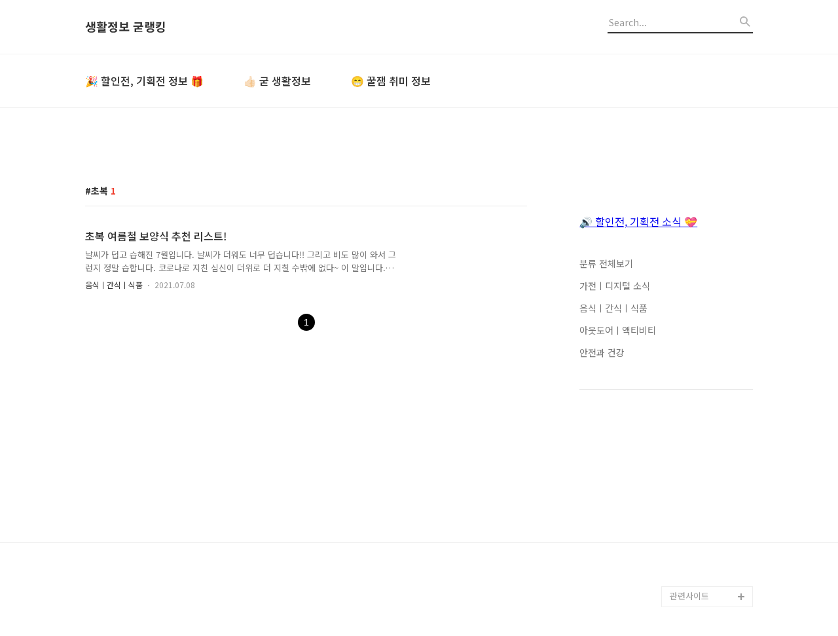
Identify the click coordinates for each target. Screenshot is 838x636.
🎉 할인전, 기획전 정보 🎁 (144, 80)
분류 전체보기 (606, 263)
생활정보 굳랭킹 (125, 27)
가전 (678, 575)
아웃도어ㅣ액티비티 (617, 330)
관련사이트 (689, 595)
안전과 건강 (602, 352)
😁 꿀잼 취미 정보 (391, 80)
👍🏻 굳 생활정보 (277, 80)
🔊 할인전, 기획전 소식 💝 (638, 221)
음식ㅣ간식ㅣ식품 (114, 284)
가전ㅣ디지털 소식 (614, 285)
